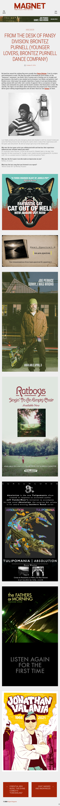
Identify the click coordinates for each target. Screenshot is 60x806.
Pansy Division (41, 73)
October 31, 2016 (31, 65)
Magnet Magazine (12, 801)
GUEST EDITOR (30, 29)
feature (47, 88)
